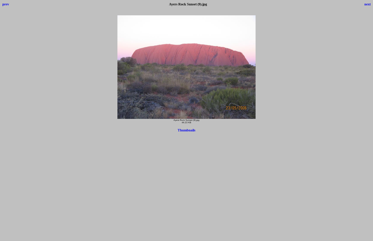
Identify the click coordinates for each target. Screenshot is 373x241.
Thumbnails (186, 130)
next (367, 4)
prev (5, 4)
